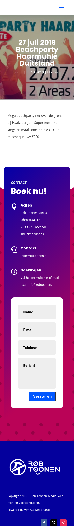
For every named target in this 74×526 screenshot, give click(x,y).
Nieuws (53, 72)
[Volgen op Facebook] (44, 522)
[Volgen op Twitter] (53, 522)
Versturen (42, 396)
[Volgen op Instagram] (63, 522)
